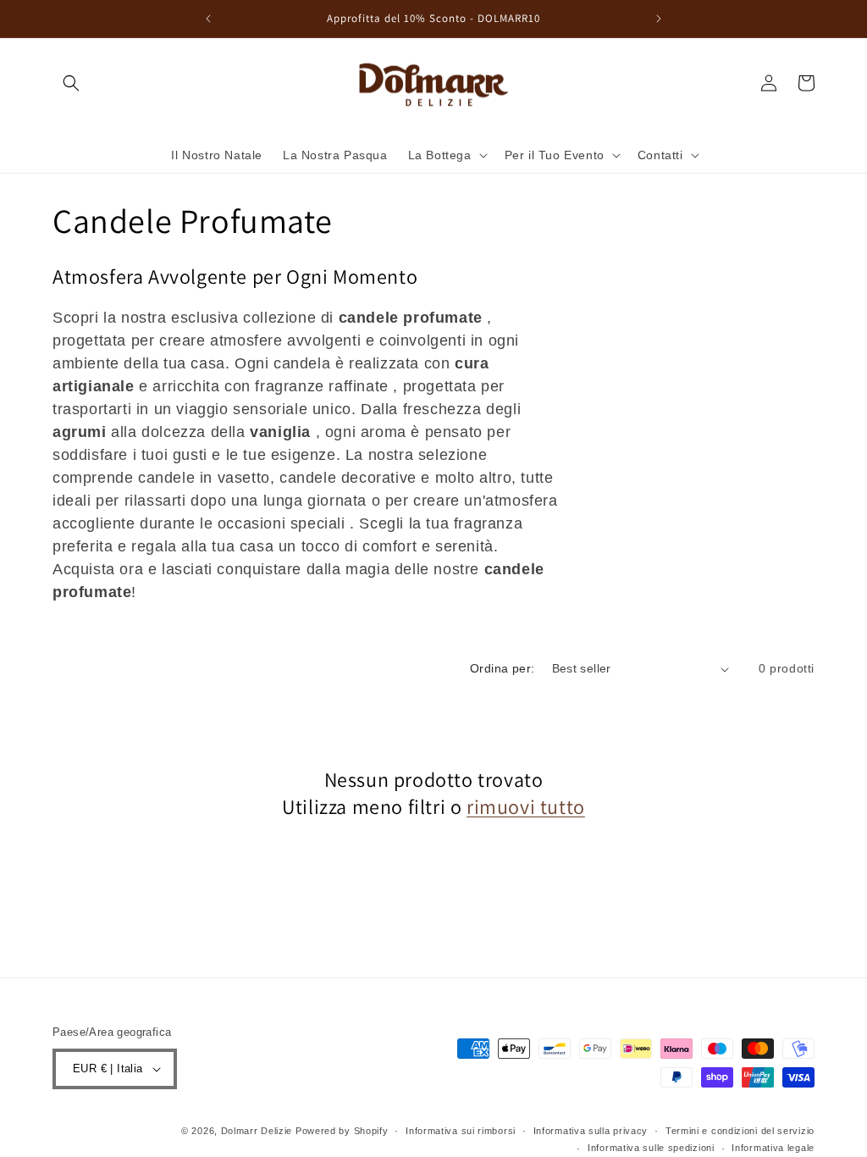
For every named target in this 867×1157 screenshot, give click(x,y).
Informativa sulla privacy (591, 1131)
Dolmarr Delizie (257, 1131)
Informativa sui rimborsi (461, 1131)
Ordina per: (502, 668)
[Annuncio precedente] (208, 18)
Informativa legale (773, 1148)
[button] (71, 83)
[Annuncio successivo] (658, 18)
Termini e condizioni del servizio (740, 1131)
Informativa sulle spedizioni (651, 1148)
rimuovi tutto (526, 807)
